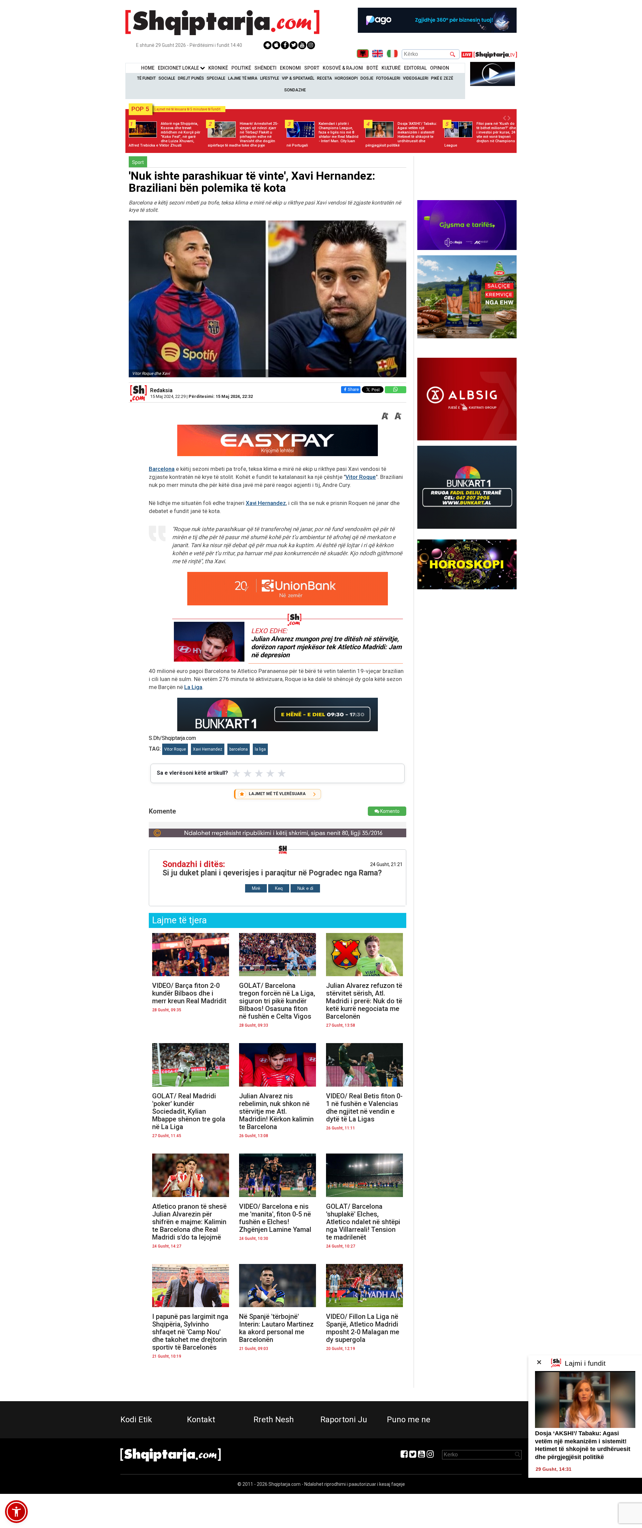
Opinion (439, 68)
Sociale (166, 78)
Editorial (415, 68)
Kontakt (201, 1419)
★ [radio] (236, 773)
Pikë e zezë (442, 78)
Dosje (366, 78)
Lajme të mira (242, 78)
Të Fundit (146, 78)
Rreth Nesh (273, 1419)
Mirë (256, 888)
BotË (372, 68)
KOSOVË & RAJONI (343, 68)
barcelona (238, 749)
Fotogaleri (388, 78)
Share (353, 389)
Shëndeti (265, 68)
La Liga (193, 687)
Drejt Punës (191, 78)
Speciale (216, 78)
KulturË (391, 68)
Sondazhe (295, 90)
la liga (260, 749)
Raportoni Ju (343, 1419)
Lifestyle (269, 78)
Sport (311, 68)
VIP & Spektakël (298, 78)
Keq (279, 888)
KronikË (218, 68)
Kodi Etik (136, 1419)
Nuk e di (305, 888)
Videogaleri (415, 78)
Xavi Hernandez (266, 503)
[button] (16, 1511)
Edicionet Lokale (179, 68)
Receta (324, 78)
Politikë (241, 68)
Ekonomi (290, 68)
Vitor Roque (360, 477)
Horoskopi (346, 78)
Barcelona (162, 468)
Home (147, 68)
